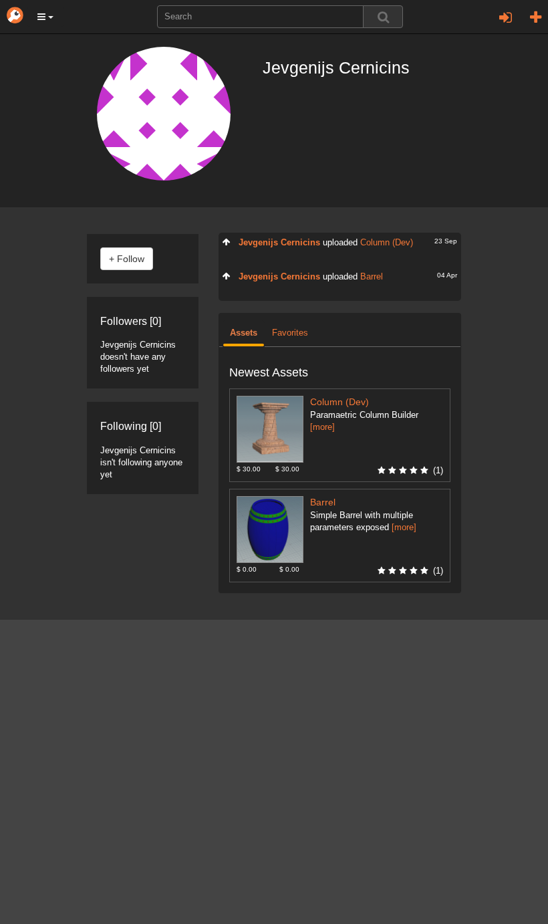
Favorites (290, 333)
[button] (45, 17)
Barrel (371, 276)
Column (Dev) (386, 242)
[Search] (383, 16)
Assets (243, 333)
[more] (322, 427)
